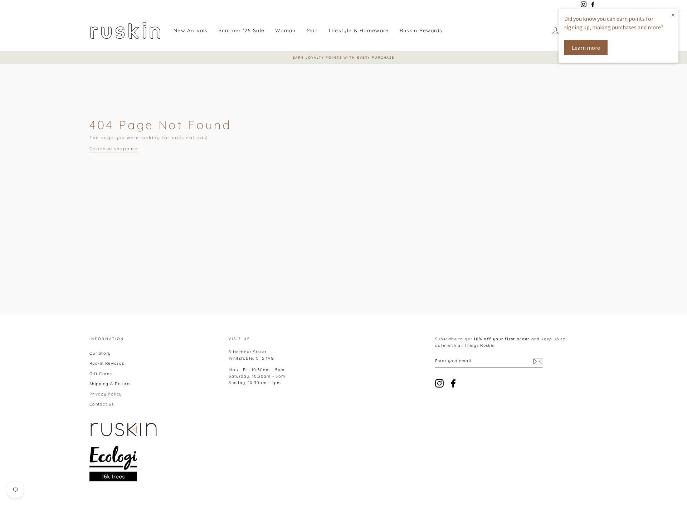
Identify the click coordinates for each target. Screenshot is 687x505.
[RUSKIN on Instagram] (439, 383)
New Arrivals (191, 30)
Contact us (101, 404)
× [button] (673, 14)
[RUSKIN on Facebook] (453, 383)
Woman (285, 30)
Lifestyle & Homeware (359, 30)
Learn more (586, 47)
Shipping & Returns (110, 383)
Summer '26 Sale (242, 30)
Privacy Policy (105, 394)
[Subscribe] (537, 361)
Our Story (100, 353)
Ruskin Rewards (421, 30)
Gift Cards (100, 373)
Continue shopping (113, 148)
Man (312, 30)
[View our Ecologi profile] (113, 463)
